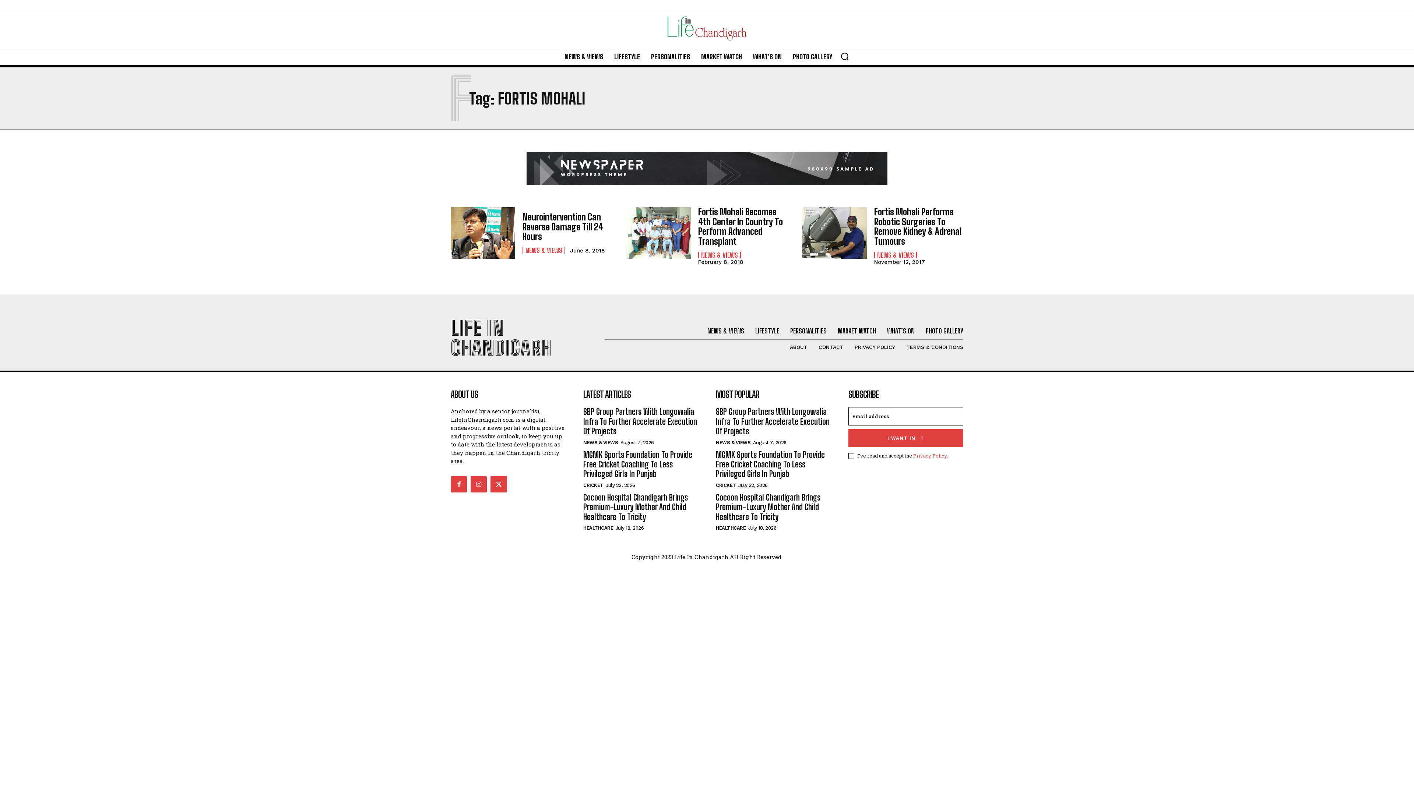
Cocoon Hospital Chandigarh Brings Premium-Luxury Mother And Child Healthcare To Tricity (635, 507)
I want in (901, 438)
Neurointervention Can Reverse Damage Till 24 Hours (563, 227)
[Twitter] (498, 484)
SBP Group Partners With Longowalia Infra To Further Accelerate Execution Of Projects (640, 421)
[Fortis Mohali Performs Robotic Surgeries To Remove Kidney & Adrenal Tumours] (834, 233)
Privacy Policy (930, 455)
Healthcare (598, 528)
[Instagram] (479, 484)
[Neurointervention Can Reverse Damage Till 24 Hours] (483, 233)
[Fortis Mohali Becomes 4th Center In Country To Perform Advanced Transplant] (658, 233)
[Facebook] (459, 484)
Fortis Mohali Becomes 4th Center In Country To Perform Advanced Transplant (740, 226)
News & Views (543, 250)
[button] (845, 56)
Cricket (593, 485)
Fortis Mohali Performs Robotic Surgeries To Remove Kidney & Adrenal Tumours (917, 226)
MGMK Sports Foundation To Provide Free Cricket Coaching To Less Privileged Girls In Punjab (637, 464)
